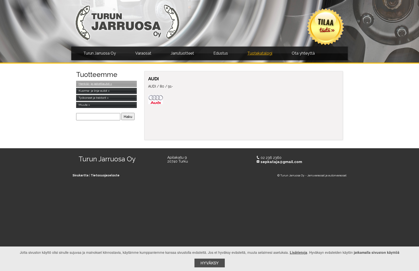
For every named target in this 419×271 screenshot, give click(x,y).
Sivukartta (81, 175)
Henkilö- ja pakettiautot (94, 83)
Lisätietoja (298, 252)
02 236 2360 (271, 158)
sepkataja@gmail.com (281, 162)
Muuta (83, 105)
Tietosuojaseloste (105, 175)
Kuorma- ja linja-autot (93, 90)
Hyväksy (210, 263)
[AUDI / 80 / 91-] (305, 112)
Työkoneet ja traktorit (92, 97)
